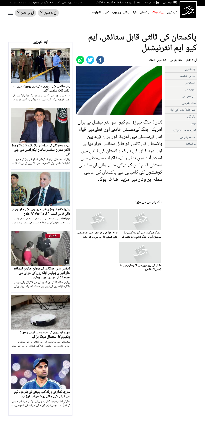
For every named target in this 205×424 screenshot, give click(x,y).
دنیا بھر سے (189, 96)
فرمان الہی (167, 3)
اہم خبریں (190, 69)
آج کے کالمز (27, 13)
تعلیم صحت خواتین (184, 130)
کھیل (107, 12)
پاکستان (145, 12)
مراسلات (191, 144)
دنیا (135, 12)
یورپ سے (190, 89)
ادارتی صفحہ (188, 76)
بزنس (193, 123)
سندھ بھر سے (188, 137)
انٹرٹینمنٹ (95, 12)
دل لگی (191, 117)
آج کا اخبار (49, 13)
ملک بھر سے (176, 60)
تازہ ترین (172, 12)
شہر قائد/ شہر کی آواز (183, 110)
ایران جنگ (158, 12)
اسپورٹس (190, 82)
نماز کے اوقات (149, 3)
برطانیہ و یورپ (121, 12)
